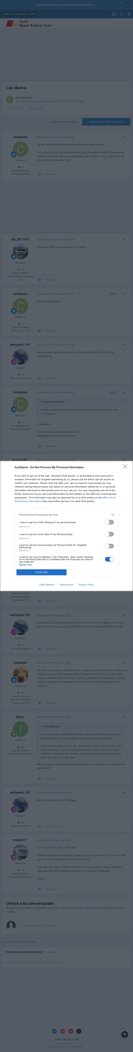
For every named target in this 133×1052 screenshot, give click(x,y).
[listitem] (66, 514)
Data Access (66, 584)
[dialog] (66, 526)
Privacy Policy (86, 584)
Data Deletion (46, 584)
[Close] (126, 467)
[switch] (109, 522)
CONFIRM (41, 572)
